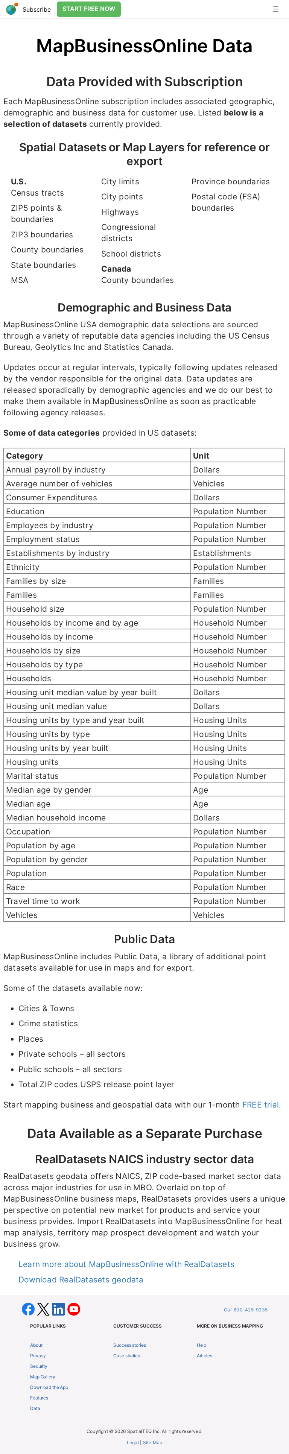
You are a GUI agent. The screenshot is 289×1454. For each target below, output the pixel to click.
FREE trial (260, 1104)
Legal (133, 1442)
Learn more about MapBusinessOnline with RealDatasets (126, 1264)
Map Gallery (42, 1377)
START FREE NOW (88, 8)
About (36, 1345)
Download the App (49, 1387)
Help (202, 1345)
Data (35, 1408)
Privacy (38, 1355)
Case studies (126, 1355)
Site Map (153, 1442)
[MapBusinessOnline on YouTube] (73, 1308)
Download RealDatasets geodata (81, 1279)
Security (38, 1366)
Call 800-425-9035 (246, 1310)
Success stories (129, 1345)
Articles (204, 1355)
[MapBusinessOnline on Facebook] (29, 1308)
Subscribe (37, 9)
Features (39, 1398)
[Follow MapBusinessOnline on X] (44, 1308)
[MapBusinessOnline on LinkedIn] (59, 1308)
